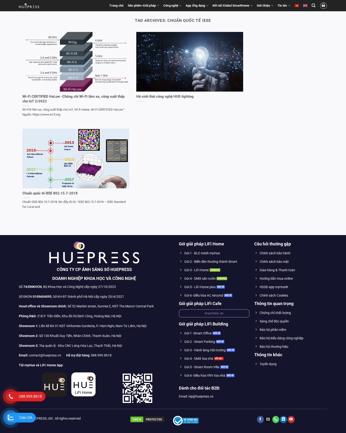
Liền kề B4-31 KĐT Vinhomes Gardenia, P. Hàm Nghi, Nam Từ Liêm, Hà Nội (82, 326)
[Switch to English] (305, 5)
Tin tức (282, 5)
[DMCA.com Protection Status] (147, 419)
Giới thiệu (263, 5)
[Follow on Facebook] (260, 419)
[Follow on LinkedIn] (283, 419)
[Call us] (275, 419)
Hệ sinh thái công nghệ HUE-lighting (165, 96)
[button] (313, 5)
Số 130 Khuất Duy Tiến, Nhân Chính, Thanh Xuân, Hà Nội (70, 336)
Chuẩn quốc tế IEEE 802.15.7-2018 (50, 193)
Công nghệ (170, 5)
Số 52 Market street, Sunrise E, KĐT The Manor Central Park (111, 306)
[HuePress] (29, 5)
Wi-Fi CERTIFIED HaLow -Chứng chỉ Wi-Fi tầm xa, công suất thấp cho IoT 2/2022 (73, 98)
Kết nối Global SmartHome (231, 5)
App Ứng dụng (195, 5)
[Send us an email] (268, 419)
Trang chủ (116, 5)
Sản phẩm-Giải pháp (142, 5)
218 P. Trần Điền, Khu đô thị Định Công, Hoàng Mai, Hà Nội (79, 316)
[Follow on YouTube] (291, 419)
